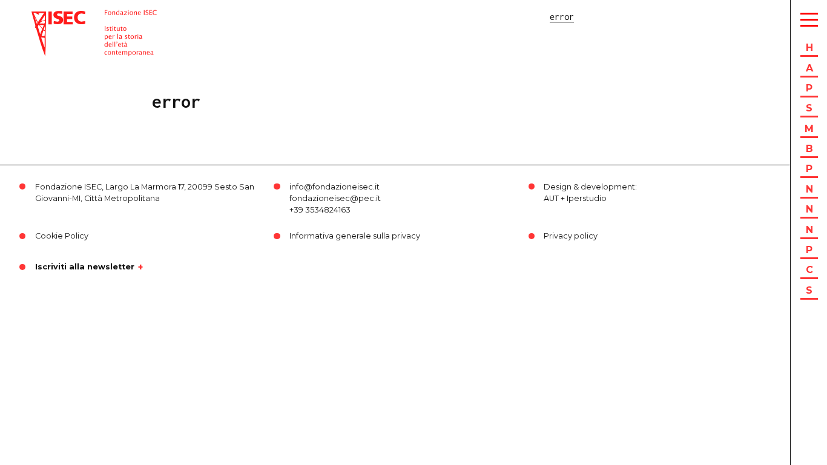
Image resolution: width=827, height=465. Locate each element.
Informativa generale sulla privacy (354, 235)
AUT (551, 198)
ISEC (41, 17)
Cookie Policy (61, 235)
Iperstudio (587, 198)
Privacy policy (571, 235)
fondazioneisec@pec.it (335, 198)
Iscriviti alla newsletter (84, 267)
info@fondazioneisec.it (334, 186)
